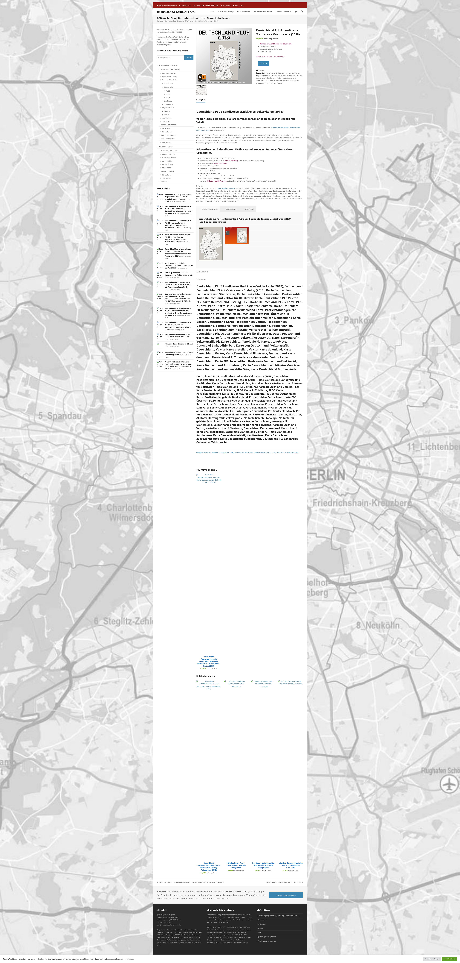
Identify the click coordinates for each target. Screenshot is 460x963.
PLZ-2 (168, 91)
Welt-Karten (166, 142)
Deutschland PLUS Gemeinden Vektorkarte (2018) (283, 882)
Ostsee (166, 115)
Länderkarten (167, 132)
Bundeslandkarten (168, 154)
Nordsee (167, 111)
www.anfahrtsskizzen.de (221, 452)
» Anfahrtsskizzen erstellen (266, 941)
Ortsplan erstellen (277, 452)
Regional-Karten (168, 107)
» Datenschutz (262, 920)
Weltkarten (164, 182)
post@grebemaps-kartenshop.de (207, 5)
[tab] (200, 99)
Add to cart (263, 63)
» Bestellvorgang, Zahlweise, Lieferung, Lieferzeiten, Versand (278, 916)
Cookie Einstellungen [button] (432, 959)
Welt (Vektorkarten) (168, 138)
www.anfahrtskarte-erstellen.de (242, 452)
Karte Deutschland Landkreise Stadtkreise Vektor (282, 80)
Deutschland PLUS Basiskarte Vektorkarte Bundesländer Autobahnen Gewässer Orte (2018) (190, 882)
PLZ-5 (168, 97)
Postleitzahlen (167, 161)
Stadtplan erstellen (291, 452)
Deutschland (297, 75)
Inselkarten (166, 129)
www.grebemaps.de (203, 452)
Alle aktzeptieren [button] (450, 959)
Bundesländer (287, 75)
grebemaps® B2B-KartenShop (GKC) (176, 11)
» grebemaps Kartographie (266, 937)
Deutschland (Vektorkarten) (170, 69)
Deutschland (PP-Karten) (169, 150)
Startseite (160, 21)
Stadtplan (165, 121)
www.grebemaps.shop (286, 895)
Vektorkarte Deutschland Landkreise (269, 83)
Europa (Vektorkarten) (168, 125)
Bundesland (168, 84)
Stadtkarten (168, 104)
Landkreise (168, 101)
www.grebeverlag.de (261, 452)
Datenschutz (239, 5)
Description (200, 100)
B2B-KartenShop (170, 21)
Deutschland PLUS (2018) (226, 188)
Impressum (227, 5)
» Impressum (261, 924)
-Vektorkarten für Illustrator (275, 73)
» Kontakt (260, 928)
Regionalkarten (167, 164)
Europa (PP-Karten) (167, 171)
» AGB (259, 932)
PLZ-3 (168, 94)
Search (189, 57)
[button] (296, 12)
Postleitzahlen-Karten (170, 80)
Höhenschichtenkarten (169, 135)
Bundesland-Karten (169, 73)
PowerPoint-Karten (165, 147)
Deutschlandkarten (169, 158)
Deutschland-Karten (293, 73)
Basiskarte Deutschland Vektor (271, 75)
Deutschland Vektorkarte (265, 78)
